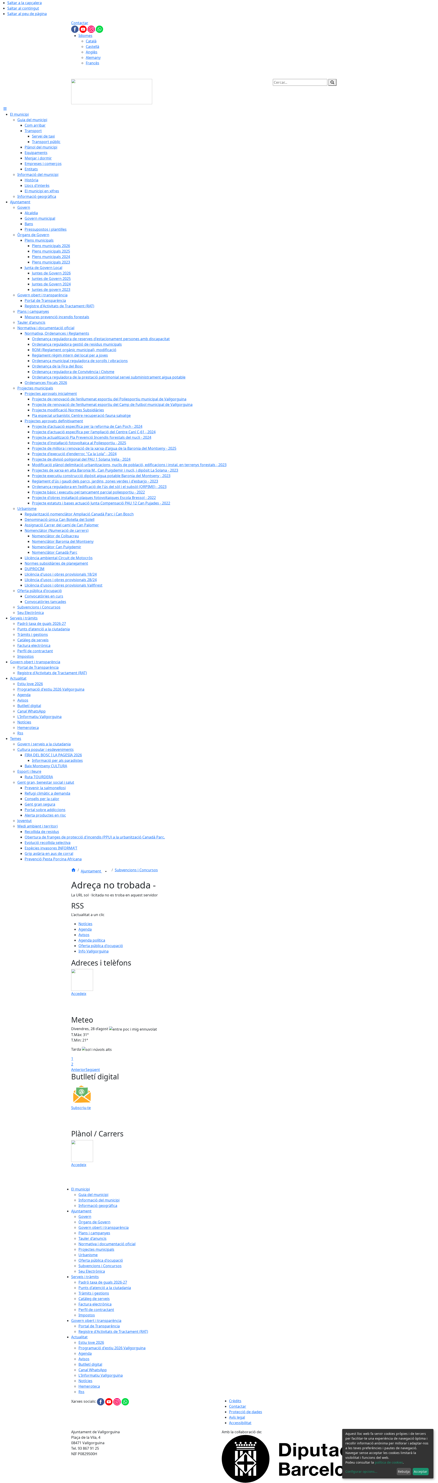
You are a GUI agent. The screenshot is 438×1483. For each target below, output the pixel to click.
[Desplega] (106, 871)
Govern (84, 1216)
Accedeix (78, 993)
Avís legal (237, 1417)
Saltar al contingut (23, 8)
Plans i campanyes (94, 1232)
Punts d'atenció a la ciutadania (104, 1287)
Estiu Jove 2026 (91, 1342)
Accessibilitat (240, 1422)
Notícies (85, 923)
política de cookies (389, 1462)
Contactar (79, 22)
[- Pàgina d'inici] (111, 91)
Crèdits (235, 1400)
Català (91, 41)
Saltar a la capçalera (24, 2)
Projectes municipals (96, 1249)
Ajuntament (91, 871)
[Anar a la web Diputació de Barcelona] (294, 1458)
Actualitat (79, 1336)
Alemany (93, 57)
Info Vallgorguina (93, 951)
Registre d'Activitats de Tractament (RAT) (113, 1331)
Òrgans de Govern (94, 1222)
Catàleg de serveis (94, 1298)
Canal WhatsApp (92, 1369)
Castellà (92, 46)
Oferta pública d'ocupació (100, 945)
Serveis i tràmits (85, 1276)
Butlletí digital (90, 1364)
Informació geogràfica (97, 1205)
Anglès (91, 52)
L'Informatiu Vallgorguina (100, 1375)
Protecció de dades (245, 1411)
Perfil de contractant (96, 1309)
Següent (93, 1069)
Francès (92, 62)
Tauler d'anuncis (92, 1238)
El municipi (80, 1189)
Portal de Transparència (99, 1326)
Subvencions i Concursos (136, 869)
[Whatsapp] (99, 28)
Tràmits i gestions (93, 1293)
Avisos (83, 934)
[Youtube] (83, 28)
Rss (81, 1391)
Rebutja (404, 1471)
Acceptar (420, 1471)
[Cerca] (332, 82)
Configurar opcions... (361, 1471)
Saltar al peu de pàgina (27, 13)
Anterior (78, 1069)
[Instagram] (92, 28)
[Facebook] (75, 28)
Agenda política (91, 940)
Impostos (86, 1315)
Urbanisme (88, 1254)
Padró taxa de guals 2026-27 (102, 1282)
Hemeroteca (89, 1386)
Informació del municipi (99, 1200)
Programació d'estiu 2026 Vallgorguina (112, 1347)
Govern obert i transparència (103, 1227)
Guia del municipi (93, 1194)
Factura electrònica (95, 1304)
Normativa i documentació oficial (107, 1243)
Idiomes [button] (85, 35)
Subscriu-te (81, 1107)
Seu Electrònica (91, 1271)
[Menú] (5, 108)
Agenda (85, 929)
